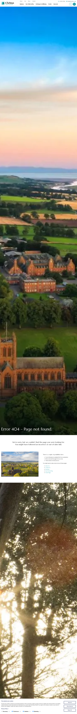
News (29, 1)
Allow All (70, 702)
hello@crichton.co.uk (72, 1)
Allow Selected (70, 706)
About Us (47, 466)
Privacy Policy (4, 708)
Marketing (36, 711)
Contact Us (47, 467)
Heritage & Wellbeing (41, 4)
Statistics (26, 711)
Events (49, 4)
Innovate (56, 4)
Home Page (48, 472)
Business (22, 4)
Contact (33, 1)
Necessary (5, 711)
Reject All (70, 710)
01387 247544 (62, 1)
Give (25, 1)
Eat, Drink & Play (30, 4)
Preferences (16, 711)
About (21, 1)
